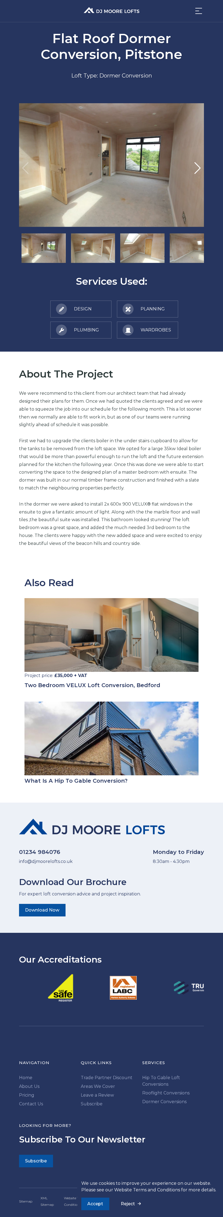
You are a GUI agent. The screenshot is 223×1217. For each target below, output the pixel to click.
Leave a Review (97, 1095)
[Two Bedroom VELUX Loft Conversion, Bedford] (111, 635)
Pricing (26, 1095)
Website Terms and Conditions (147, 1189)
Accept (95, 1203)
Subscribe (92, 1103)
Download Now (42, 910)
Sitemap (25, 1201)
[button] (197, 168)
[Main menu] (197, 11)
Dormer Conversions (164, 1101)
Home (25, 1077)
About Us (29, 1086)
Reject (128, 1203)
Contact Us (31, 1103)
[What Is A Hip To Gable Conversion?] (111, 738)
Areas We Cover (98, 1086)
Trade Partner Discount (106, 1077)
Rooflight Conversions (166, 1093)
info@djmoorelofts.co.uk (46, 861)
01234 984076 (39, 851)
